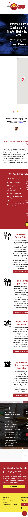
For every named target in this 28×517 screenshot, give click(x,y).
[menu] (25, 3)
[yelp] (24, 508)
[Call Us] (24, 514)
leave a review (8, 442)
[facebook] (22, 508)
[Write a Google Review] (13, 112)
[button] (24, 79)
